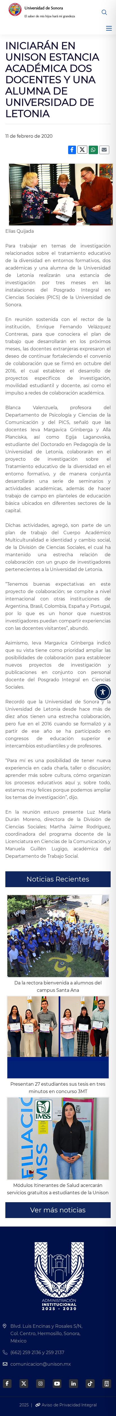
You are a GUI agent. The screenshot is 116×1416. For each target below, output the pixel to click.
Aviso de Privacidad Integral (69, 1405)
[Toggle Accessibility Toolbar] (102, 692)
